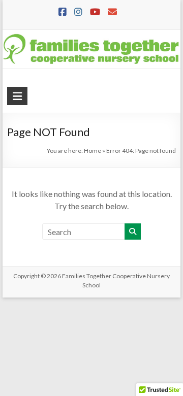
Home (92, 150)
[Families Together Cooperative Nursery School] (91, 37)
